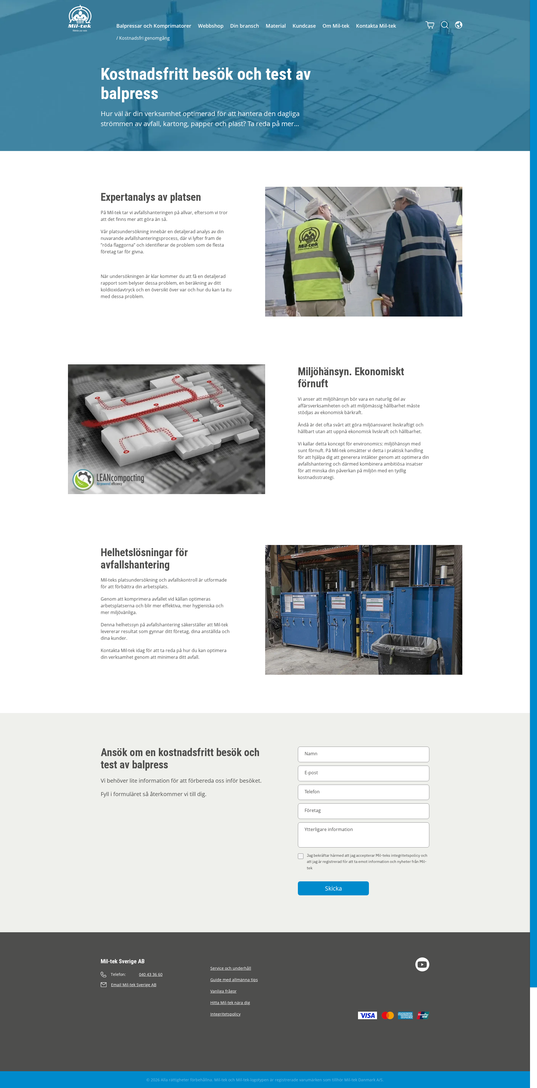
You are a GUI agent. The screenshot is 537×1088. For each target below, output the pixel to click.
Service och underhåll (230, 968)
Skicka (333, 888)
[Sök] (444, 25)
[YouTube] (422, 964)
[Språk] (458, 25)
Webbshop (210, 25)
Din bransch (244, 25)
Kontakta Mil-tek (376, 25)
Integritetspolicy (225, 1014)
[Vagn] (429, 25)
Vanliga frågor (223, 991)
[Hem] (79, 18)
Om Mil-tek (335, 25)
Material (276, 25)
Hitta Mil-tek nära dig (230, 1002)
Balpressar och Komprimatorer (153, 25)
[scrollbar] (533, 544)
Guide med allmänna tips (234, 979)
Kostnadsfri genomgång (144, 38)
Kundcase (304, 25)
